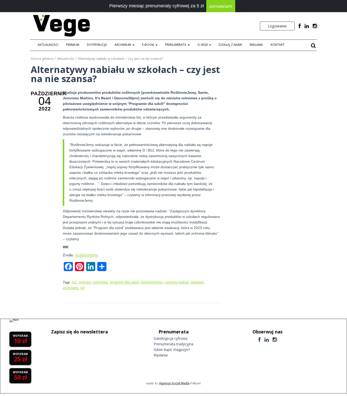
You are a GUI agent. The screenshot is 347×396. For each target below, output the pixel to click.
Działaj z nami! (230, 45)
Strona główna (42, 58)
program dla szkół (124, 282)
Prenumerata (176, 45)
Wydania (161, 355)
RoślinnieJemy (86, 255)
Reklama (256, 45)
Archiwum (123, 45)
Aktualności (48, 45)
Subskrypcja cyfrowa (170, 338)
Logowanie (277, 25)
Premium (72, 45)
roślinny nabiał (176, 282)
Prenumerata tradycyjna (173, 344)
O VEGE (203, 45)
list (74, 282)
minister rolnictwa (93, 282)
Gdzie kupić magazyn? (172, 349)
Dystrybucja (97, 45)
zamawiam (220, 6)
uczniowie (70, 287)
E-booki (148, 45)
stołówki (197, 282)
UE (82, 287)
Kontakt (278, 45)
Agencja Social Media (174, 383)
